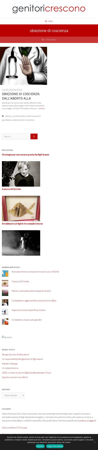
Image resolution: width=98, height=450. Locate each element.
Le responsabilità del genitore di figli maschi (22, 359)
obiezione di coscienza (23, 120)
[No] (95, 442)
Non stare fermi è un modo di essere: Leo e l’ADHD (35, 271)
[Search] (34, 136)
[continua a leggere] (87, 420)
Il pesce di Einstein (11, 189)
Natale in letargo (10, 363)
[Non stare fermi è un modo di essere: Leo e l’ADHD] (5, 275)
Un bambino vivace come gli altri (27, 319)
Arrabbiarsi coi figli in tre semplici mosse (22, 223)
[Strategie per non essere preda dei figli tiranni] (21, 185)
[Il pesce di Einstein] (21, 219)
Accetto (40, 446)
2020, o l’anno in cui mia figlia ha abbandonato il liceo (26, 372)
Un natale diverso (10, 368)
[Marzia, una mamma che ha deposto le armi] (5, 294)
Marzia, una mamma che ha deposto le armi (31, 291)
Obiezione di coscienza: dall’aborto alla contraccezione (21, 98)
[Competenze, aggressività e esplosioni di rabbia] (5, 304)
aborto (8, 116)
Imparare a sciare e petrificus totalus (29, 310)
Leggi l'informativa (54, 446)
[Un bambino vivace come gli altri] (5, 323)
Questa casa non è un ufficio (15, 377)
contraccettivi (19, 116)
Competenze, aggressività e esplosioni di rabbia (34, 300)
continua (41, 108)
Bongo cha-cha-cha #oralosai (15, 354)
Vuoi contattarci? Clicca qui (14, 427)
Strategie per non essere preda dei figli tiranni (25, 154)
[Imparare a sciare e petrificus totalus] (5, 313)
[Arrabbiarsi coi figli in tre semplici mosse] (21, 254)
